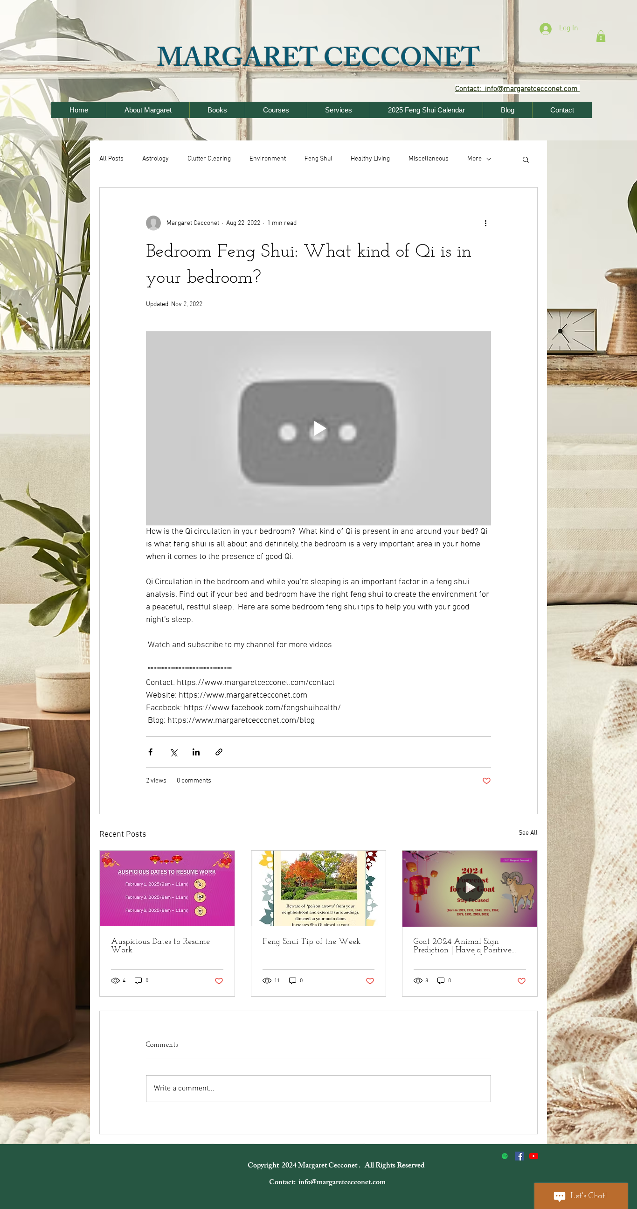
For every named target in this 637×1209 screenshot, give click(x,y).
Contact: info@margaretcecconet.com (328, 1183)
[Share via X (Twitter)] (173, 752)
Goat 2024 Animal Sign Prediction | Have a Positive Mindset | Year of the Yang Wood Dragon (463, 946)
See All (528, 833)
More (474, 159)
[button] (601, 36)
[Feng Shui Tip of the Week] (318, 888)
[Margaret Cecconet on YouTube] (533, 1156)
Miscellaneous (429, 159)
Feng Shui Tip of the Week (311, 942)
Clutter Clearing (209, 159)
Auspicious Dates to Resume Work (160, 946)
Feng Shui (318, 159)
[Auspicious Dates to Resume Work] (167, 888)
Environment (267, 159)
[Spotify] (504, 1156)
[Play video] (318, 428)
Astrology (155, 159)
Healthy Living (370, 159)
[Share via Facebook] (150, 752)
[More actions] (485, 223)
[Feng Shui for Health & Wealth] (519, 1156)
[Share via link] (219, 752)
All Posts (111, 159)
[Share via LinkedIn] (196, 752)
